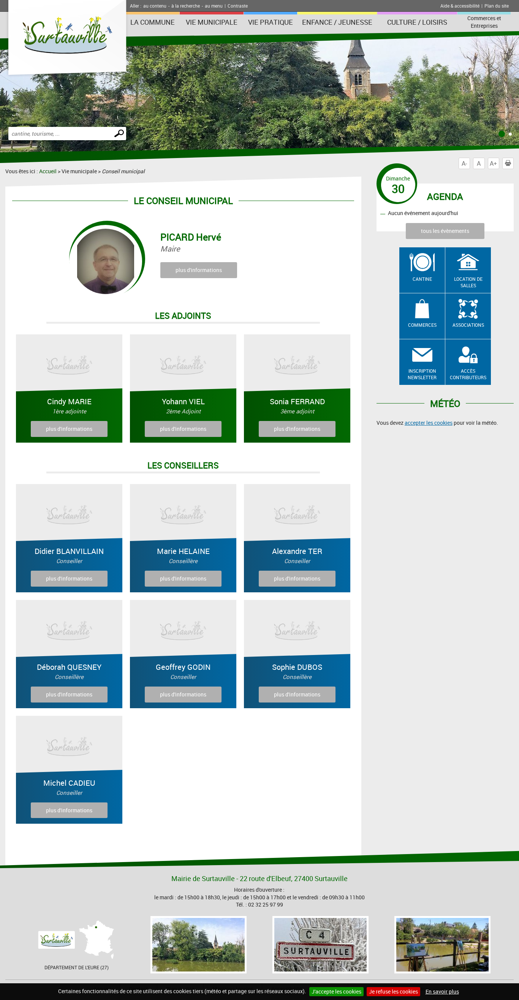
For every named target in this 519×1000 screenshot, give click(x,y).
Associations (468, 325)
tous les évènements (445, 230)
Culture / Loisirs (417, 22)
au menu (214, 6)
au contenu (154, 6)
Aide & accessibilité (459, 6)
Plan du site (496, 6)
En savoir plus (442, 991)
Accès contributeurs (468, 374)
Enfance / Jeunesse (337, 22)
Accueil (48, 171)
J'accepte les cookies (336, 991)
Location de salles (468, 282)
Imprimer (513, 163)
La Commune (152, 22)
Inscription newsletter (422, 374)
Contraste (238, 6)
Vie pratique (270, 22)
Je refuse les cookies (393, 991)
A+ (493, 163)
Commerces (422, 325)
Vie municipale (211, 22)
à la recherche (185, 6)
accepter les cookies (429, 422)
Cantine (422, 279)
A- (464, 163)
